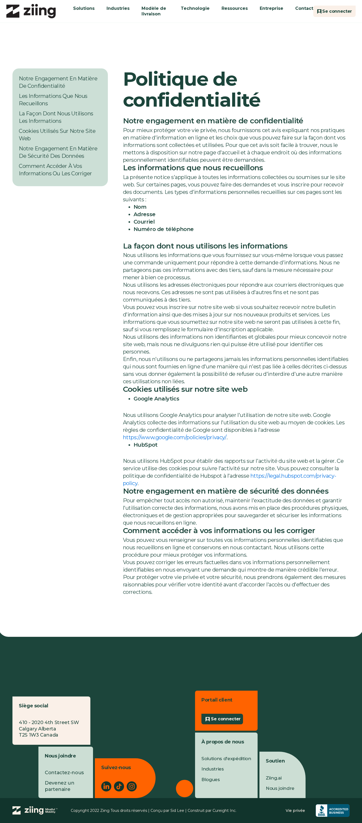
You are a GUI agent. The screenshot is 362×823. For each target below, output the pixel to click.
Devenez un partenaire (59, 786)
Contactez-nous (64, 773)
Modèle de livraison (154, 11)
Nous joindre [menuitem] (280, 788)
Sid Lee (177, 810)
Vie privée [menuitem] (295, 810)
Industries (118, 8)
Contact (304, 8)
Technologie (195, 8)
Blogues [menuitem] (210, 779)
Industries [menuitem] (212, 769)
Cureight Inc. (224, 810)
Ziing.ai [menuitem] (273, 778)
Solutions (84, 8)
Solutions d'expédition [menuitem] (226, 758)
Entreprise (271, 8)
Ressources (235, 8)
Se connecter (226, 718)
